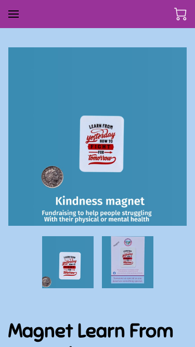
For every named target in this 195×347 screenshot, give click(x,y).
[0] (180, 14)
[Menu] (13, 14)
